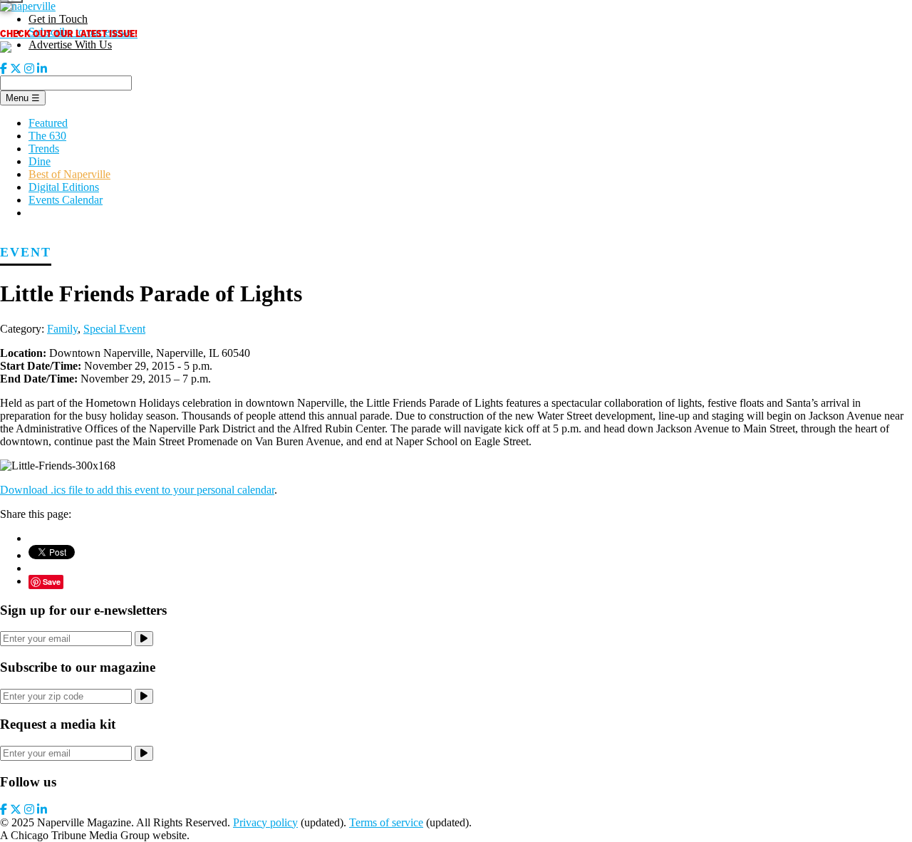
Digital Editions (63, 187)
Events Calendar (65, 200)
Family (62, 329)
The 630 (47, 136)
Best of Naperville (69, 174)
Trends (43, 148)
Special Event (114, 329)
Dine (39, 161)
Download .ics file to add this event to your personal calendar (137, 490)
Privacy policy (265, 822)
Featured (48, 123)
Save (52, 581)
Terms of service (386, 822)
